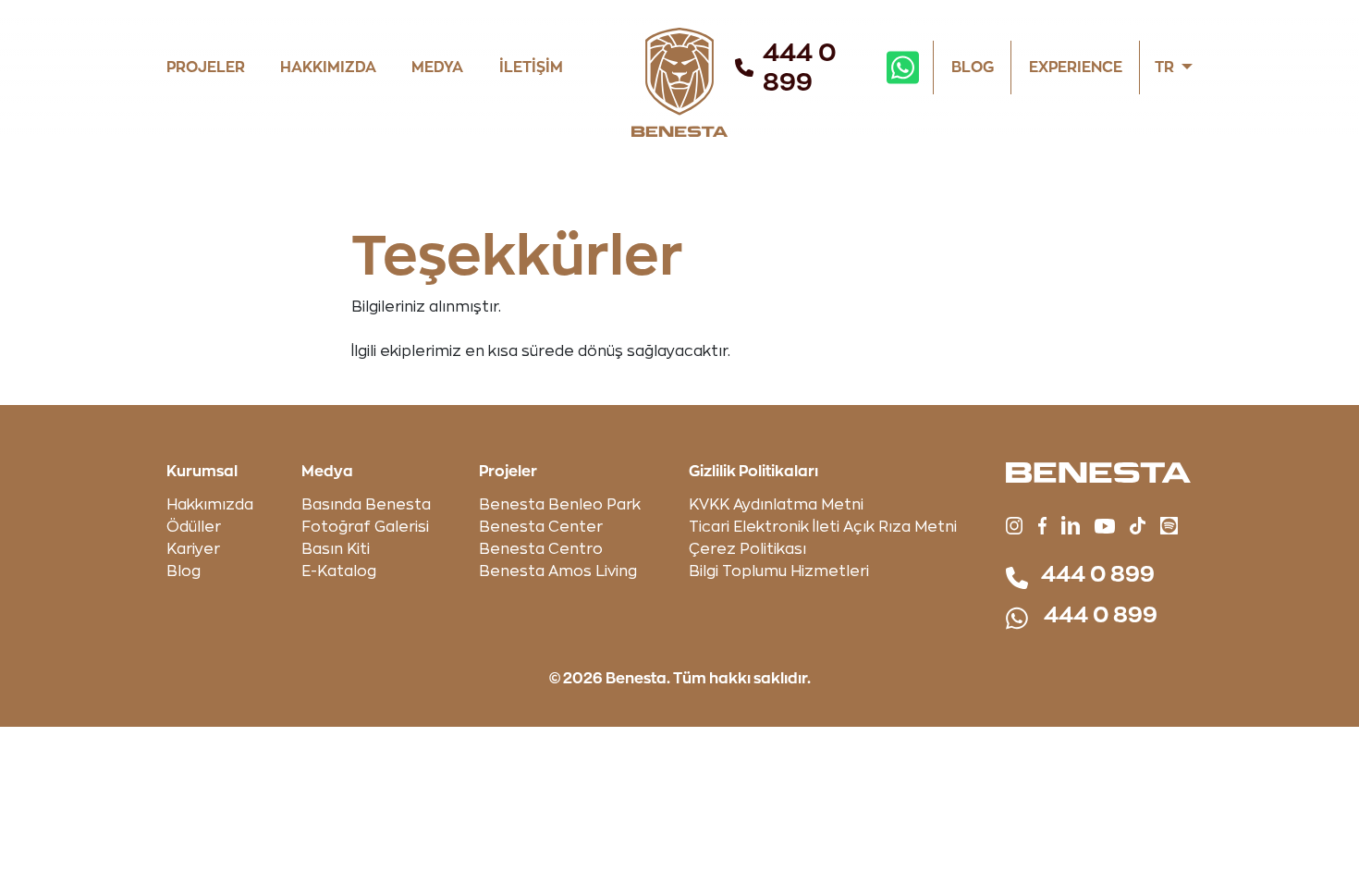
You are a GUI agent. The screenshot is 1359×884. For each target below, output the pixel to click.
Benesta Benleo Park (560, 504)
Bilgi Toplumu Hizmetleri (779, 571)
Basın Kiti (335, 549)
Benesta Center (541, 527)
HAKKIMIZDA (328, 67)
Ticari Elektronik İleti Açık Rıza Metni (823, 527)
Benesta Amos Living (558, 571)
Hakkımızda (209, 504)
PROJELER (205, 67)
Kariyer (193, 549)
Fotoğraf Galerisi (365, 527)
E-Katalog (338, 571)
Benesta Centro (541, 549)
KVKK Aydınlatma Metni (776, 504)
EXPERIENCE (1075, 67)
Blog (183, 571)
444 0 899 (800, 67)
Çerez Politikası (747, 549)
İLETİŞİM (531, 67)
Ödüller (193, 527)
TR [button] (1164, 67)
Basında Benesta (366, 504)
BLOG (972, 67)
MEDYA (437, 67)
